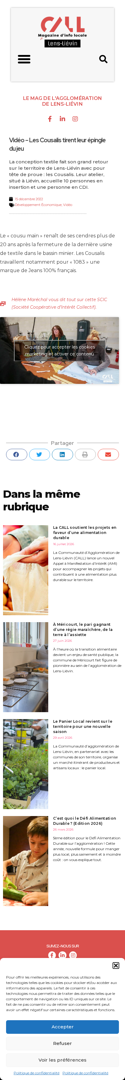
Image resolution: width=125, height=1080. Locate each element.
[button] (116, 966)
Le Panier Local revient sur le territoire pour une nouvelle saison (82, 726)
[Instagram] (75, 119)
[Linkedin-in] (62, 119)
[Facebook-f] (50, 119)
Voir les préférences (62, 1060)
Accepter (63, 1027)
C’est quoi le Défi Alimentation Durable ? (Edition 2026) (84, 821)
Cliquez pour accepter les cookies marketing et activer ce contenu (59, 350)
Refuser (62, 1043)
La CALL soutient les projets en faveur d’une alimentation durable (84, 532)
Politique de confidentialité (36, 1073)
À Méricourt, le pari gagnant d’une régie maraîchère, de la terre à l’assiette (83, 629)
